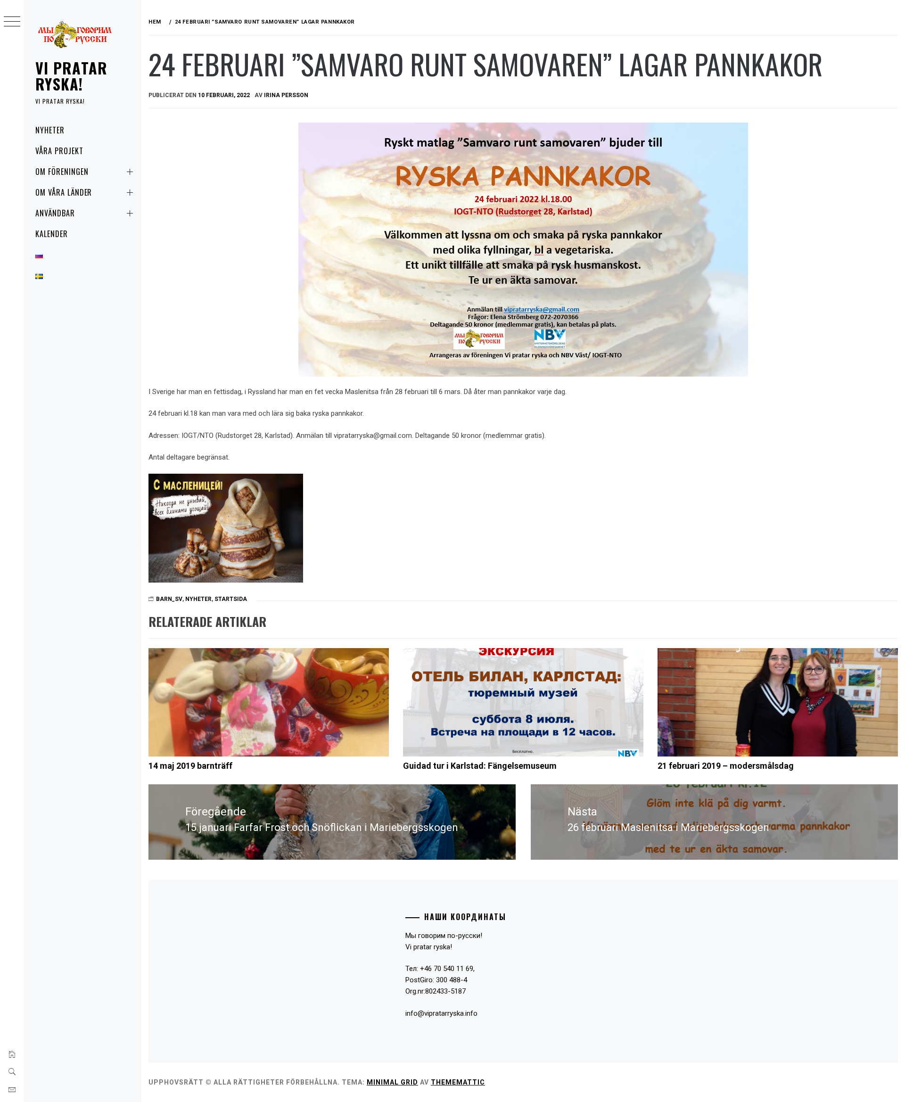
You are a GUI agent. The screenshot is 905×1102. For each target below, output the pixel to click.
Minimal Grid (392, 1082)
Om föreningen (61, 171)
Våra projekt (59, 150)
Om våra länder (63, 192)
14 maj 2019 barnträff (190, 766)
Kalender (51, 233)
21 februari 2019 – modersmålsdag (726, 766)
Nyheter (50, 130)
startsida (230, 599)
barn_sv (169, 599)
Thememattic (458, 1082)
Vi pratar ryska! (71, 76)
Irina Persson (286, 95)
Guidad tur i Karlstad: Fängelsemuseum (480, 766)
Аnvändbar (55, 213)
